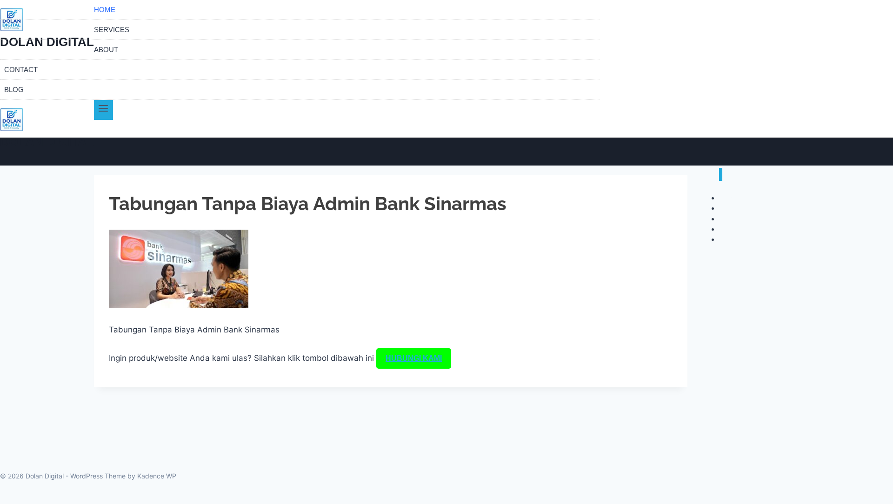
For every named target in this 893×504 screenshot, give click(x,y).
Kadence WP (156, 476)
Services (111, 29)
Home (104, 9)
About (106, 49)
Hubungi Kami (414, 358)
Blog (14, 89)
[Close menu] (720, 174)
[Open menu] (103, 110)
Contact (21, 69)
